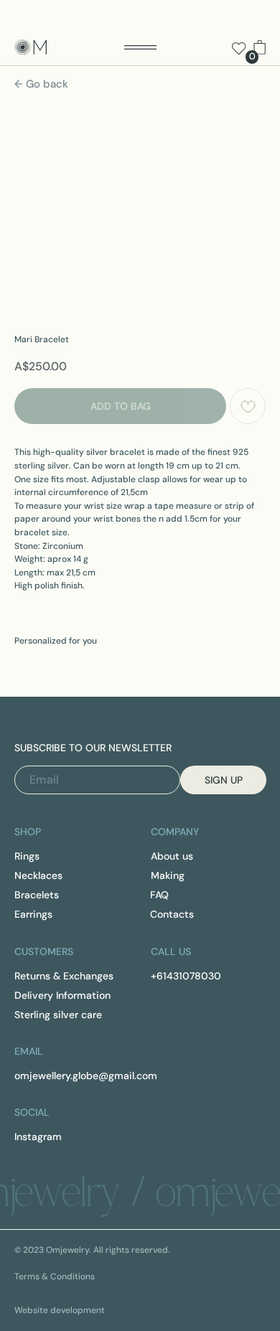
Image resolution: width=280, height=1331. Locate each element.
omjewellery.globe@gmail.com (85, 1075)
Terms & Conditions (54, 1276)
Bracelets (36, 894)
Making (168, 875)
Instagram (38, 1136)
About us (172, 856)
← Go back (41, 84)
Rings (26, 856)
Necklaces (38, 875)
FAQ (159, 894)
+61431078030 (186, 975)
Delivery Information (62, 995)
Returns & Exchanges (63, 975)
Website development (59, 1310)
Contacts (172, 914)
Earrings (33, 914)
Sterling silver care (58, 1014)
